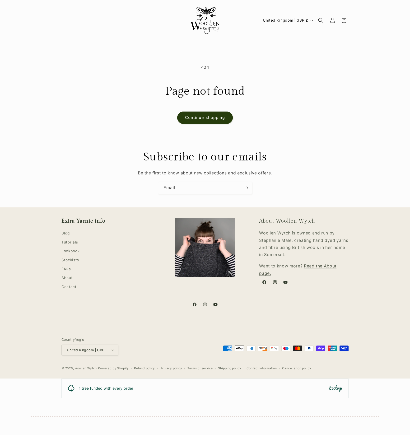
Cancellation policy (296, 368)
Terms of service (200, 368)
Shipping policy (229, 368)
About (67, 278)
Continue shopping (205, 117)
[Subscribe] (246, 188)
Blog (65, 233)
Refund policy (144, 368)
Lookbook (70, 251)
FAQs (66, 269)
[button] (320, 20)
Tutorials (69, 242)
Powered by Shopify (113, 368)
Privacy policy (171, 368)
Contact (69, 287)
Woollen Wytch (86, 368)
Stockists (70, 260)
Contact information (262, 368)
